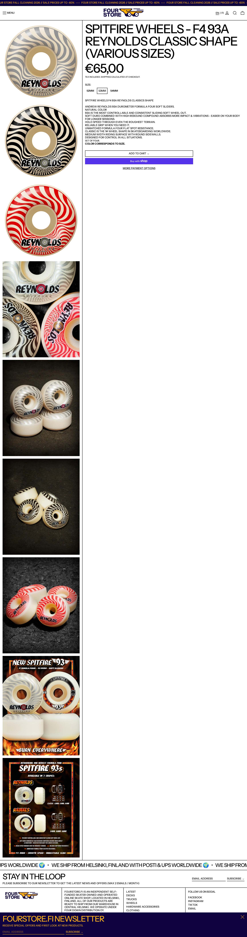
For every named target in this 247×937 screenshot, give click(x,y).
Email (192, 908)
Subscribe (234, 878)
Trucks (131, 899)
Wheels (131, 903)
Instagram (195, 901)
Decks (130, 895)
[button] (235, 12)
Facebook (195, 897)
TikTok (193, 904)
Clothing (133, 910)
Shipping (106, 77)
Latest (131, 891)
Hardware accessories (142, 906)
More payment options (139, 168)
